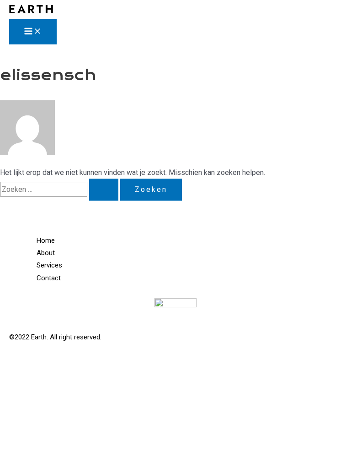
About (46, 253)
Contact (49, 278)
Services (49, 265)
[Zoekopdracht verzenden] (103, 190)
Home (46, 240)
